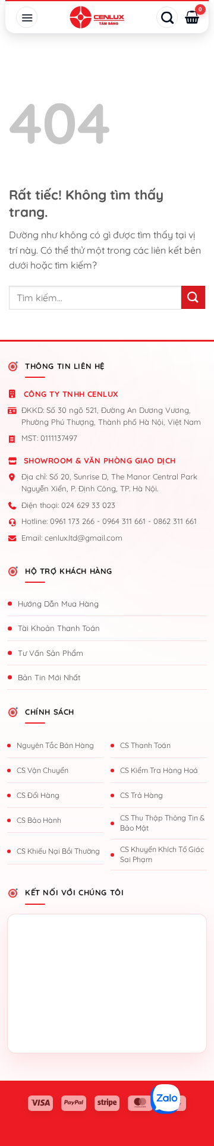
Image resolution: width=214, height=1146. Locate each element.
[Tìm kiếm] (167, 17)
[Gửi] (193, 297)
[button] (26, 17)
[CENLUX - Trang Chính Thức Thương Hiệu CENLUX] (96, 17)
